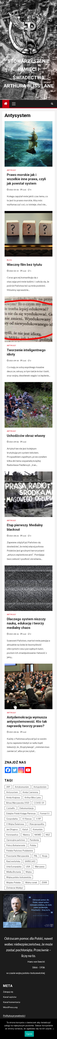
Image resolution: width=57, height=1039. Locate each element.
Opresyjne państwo (15, 840)
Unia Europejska (13, 866)
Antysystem (12, 792)
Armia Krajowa (13, 797)
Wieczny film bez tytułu (24, 265)
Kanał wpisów (9, 997)
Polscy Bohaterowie (15, 845)
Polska (33, 845)
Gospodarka (12, 818)
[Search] (52, 104)
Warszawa (39, 866)
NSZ (48, 834)
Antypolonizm (40, 787)
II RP (38, 818)
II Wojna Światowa (15, 824)
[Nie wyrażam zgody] (53, 1028)
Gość (24, 190)
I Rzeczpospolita (36, 824)
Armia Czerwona (30, 792)
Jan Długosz (12, 829)
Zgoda (29, 1034)
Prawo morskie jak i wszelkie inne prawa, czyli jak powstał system (26, 179)
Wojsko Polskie (13, 882)
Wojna (29, 872)
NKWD (38, 834)
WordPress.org (10, 1007)
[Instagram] (21, 770)
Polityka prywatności (14, 1015)
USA (28, 866)
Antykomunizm (22, 787)
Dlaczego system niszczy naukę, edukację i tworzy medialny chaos (26, 623)
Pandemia (34, 840)
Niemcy (26, 834)
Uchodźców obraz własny (26, 436)
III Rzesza (27, 818)
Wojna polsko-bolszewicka (18, 877)
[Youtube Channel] (28, 770)
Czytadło (10, 808)
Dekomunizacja (26, 808)
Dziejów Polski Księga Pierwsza (21, 813)
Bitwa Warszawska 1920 (17, 802)
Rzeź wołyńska (13, 861)
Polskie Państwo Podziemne (19, 850)
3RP (8, 787)
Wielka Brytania (13, 872)
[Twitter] (15, 770)
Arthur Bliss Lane (32, 797)
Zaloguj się (8, 991)
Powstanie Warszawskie (17, 856)
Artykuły (11, 170)
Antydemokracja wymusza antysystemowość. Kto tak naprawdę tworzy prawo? (27, 721)
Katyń (25, 829)
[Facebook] (8, 770)
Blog (9, 260)
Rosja (44, 856)
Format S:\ (45, 813)
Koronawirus (12, 834)
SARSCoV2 (30, 861)
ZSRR (44, 882)
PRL (36, 856)
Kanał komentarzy (11, 1002)
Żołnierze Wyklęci (14, 887)
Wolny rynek (31, 882)
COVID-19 (39, 802)
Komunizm (38, 829)
